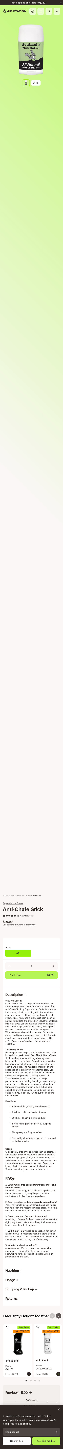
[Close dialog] (57, 675)
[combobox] (12, 720)
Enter (31, 751)
